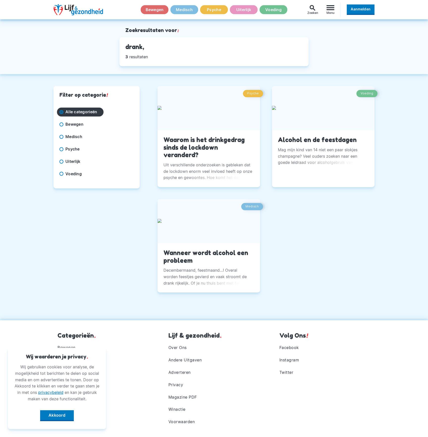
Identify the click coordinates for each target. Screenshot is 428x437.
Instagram (289, 359)
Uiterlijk (243, 9)
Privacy (175, 384)
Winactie (177, 409)
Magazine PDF (182, 397)
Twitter (286, 372)
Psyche (214, 9)
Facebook (289, 347)
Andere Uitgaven (185, 359)
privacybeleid (50, 392)
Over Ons (177, 347)
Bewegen (155, 9)
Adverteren (179, 372)
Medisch (184, 9)
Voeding (273, 9)
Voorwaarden (181, 421)
